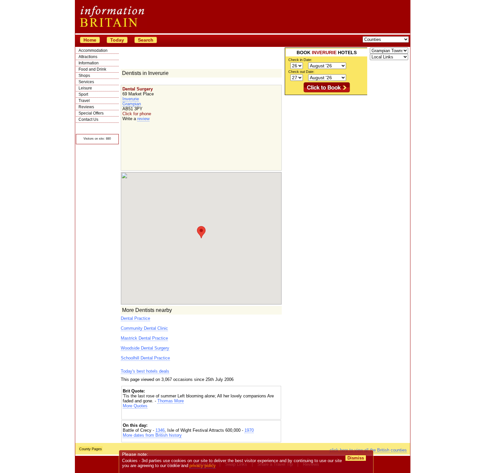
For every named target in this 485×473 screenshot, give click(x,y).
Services (86, 82)
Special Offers (91, 113)
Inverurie (130, 98)
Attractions (88, 56)
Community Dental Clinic (144, 328)
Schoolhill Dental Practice (145, 357)
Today (117, 40)
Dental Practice (135, 318)
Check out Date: (301, 72)
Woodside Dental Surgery (145, 348)
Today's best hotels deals (145, 371)
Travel (84, 100)
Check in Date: (300, 60)
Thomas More (170, 400)
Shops (84, 75)
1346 (160, 430)
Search (145, 40)
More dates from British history (152, 435)
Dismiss (355, 458)
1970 (249, 430)
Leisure (85, 88)
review (143, 118)
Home (89, 40)
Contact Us (88, 119)
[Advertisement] (201, 414)
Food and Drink (92, 69)
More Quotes (135, 405)
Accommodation (93, 50)
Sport (83, 94)
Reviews (86, 107)
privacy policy (202, 465)
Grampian (131, 103)
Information (89, 63)
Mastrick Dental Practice (144, 338)
